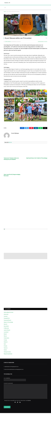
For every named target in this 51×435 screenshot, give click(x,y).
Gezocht (5, 324)
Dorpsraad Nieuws (7, 320)
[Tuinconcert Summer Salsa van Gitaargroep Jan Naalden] (14, 150)
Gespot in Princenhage (8, 322)
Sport (5, 343)
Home (5, 11)
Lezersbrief (6, 332)
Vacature (5, 347)
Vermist (5, 349)
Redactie (5, 341)
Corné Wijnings (8, 41)
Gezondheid (6, 326)
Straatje (5, 345)
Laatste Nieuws (7, 330)
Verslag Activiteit (7, 351)
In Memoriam (6, 328)
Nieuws (5, 336)
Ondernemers (6, 338)
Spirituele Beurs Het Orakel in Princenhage (36, 158)
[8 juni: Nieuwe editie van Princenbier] (25, 25)
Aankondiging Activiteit (42, 41)
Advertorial (6, 314)
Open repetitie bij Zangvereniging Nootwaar (12, 175)
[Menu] (5, 7)
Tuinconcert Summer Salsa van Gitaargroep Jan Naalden (11, 158)
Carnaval (5, 316)
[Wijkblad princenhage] (7, 2)
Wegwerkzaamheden (8, 353)
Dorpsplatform (7, 318)
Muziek (5, 334)
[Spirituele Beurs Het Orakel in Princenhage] (36, 150)
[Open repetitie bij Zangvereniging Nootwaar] (14, 167)
